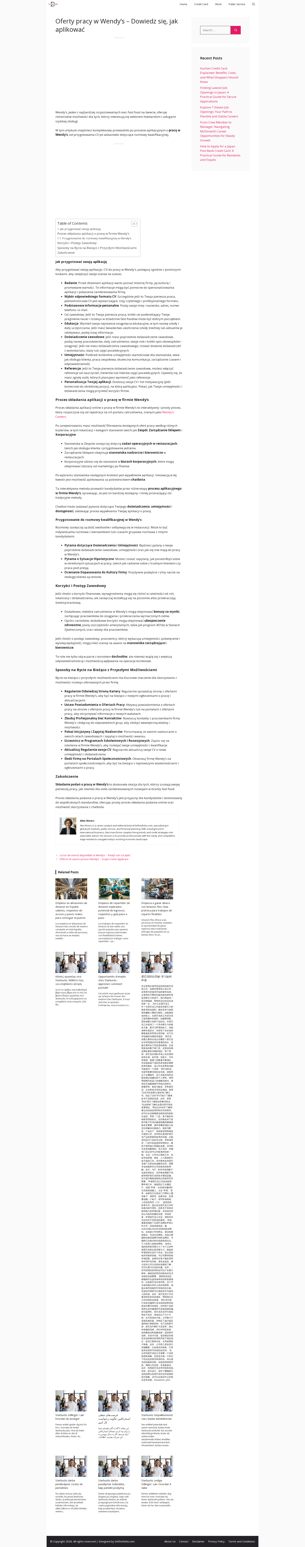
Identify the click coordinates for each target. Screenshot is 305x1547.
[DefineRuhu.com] (53, 4)
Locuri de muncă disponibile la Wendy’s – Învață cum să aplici (94, 855)
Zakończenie (66, 253)
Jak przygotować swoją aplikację (80, 229)
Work (218, 4)
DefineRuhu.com (124, 1541)
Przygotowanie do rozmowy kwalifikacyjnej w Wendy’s (96, 238)
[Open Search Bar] (253, 4)
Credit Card (201, 4)
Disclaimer (198, 1541)
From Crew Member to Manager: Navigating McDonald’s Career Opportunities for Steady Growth (217, 131)
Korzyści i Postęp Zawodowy (77, 243)
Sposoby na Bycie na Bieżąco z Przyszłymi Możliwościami (97, 248)
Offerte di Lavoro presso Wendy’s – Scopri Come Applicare (93, 859)
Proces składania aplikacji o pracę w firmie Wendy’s (93, 234)
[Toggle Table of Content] (133, 224)
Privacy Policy (216, 1541)
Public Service (237, 4)
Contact (184, 1541)
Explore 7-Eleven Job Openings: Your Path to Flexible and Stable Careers (219, 111)
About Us (170, 1541)
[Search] (236, 30)
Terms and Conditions (241, 1541)
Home (183, 4)
